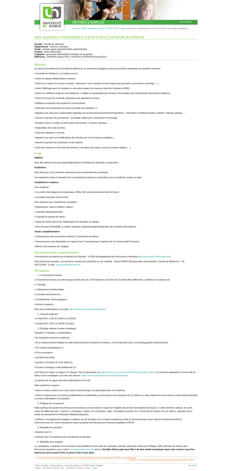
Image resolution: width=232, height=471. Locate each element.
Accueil (75, 28)
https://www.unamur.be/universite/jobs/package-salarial (128, 372)
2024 (109, 28)
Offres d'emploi (88, 22)
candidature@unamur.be (82, 449)
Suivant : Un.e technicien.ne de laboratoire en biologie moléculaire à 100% (161, 460)
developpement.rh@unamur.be (154, 256)
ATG (117, 28)
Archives (101, 28)
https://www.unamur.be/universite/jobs (87, 309)
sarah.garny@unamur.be (68, 264)
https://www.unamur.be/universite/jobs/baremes (105, 375)
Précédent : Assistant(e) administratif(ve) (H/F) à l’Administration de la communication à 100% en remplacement (87, 458)
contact (94, 468)
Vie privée (192, 465)
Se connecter (186, 22)
